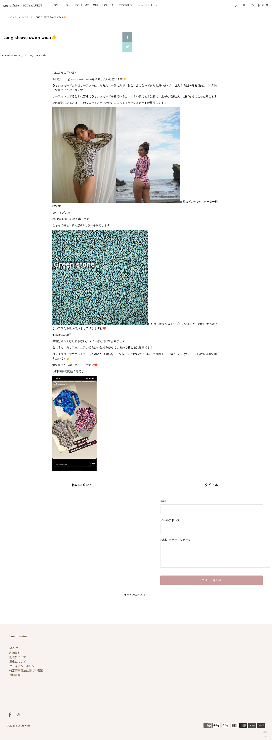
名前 (163, 501)
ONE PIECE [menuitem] (100, 5)
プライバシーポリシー (23, 666)
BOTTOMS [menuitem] (82, 5)
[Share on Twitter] (127, 47)
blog (25, 17)
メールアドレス (170, 520)
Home (12, 17)
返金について (17, 661)
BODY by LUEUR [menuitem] (147, 5)
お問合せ (15, 675)
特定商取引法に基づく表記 (26, 670)
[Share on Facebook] (127, 37)
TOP (265, 735)
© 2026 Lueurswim (18, 725)
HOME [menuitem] (56, 5)
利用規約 (15, 653)
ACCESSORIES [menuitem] (122, 5)
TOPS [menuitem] (67, 5)
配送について (17, 657)
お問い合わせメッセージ (175, 540)
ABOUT (13, 648)
